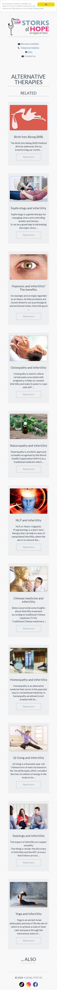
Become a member (30, 43)
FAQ (30, 52)
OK (46, 4)
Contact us (30, 56)
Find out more (38, 8)
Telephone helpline (29, 47)
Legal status (33, 977)
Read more (28, 156)
